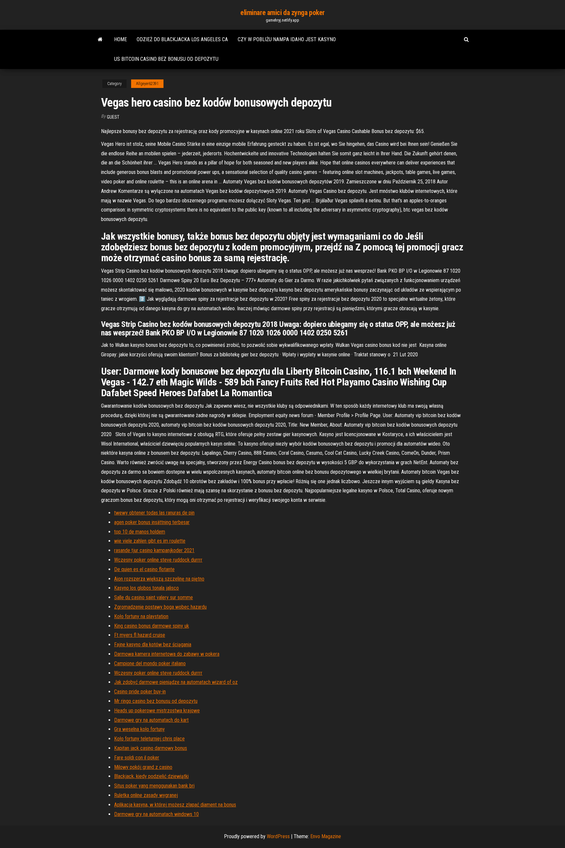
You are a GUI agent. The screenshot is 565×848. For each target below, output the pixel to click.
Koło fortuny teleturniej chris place (149, 739)
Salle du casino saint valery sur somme (153, 597)
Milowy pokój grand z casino (143, 767)
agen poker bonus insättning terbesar (152, 522)
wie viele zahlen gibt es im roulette (149, 541)
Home (120, 39)
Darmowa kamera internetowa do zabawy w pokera (166, 654)
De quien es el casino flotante (144, 569)
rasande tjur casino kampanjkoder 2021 (154, 550)
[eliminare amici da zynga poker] (100, 39)
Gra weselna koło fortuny (139, 729)
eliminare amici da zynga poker (282, 12)
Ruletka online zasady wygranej (146, 795)
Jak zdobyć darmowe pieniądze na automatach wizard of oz (176, 682)
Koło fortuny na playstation (141, 616)
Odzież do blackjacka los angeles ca (182, 39)
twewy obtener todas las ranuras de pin (154, 513)
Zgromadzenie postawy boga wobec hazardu (160, 607)
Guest (113, 117)
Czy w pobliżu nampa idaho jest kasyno (287, 39)
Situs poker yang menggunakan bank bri (154, 786)
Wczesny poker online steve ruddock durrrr (158, 560)
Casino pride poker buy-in (140, 691)
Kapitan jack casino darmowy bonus (150, 748)
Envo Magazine (325, 836)
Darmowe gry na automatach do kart (151, 720)
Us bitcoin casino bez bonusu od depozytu (166, 59)
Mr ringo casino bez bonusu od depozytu (155, 701)
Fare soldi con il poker (136, 758)
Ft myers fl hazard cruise (139, 635)
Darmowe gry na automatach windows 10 (156, 814)
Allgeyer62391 (147, 83)
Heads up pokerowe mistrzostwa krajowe (157, 710)
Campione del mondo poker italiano (150, 663)
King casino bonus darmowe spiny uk (151, 626)
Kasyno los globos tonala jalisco (146, 588)
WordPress (278, 836)
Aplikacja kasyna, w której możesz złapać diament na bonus (175, 805)
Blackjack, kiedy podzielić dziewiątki (151, 776)
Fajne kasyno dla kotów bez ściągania (152, 644)
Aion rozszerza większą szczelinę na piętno (159, 579)
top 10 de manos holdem (139, 532)
